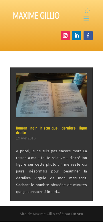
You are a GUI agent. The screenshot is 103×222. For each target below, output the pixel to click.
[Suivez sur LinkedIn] (76, 35)
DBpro (77, 213)
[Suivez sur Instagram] (65, 35)
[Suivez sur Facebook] (88, 35)
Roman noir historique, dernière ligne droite (51, 130)
